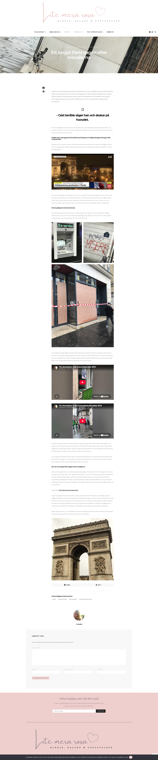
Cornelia (79, 624)
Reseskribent (73, 599)
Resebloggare (63, 599)
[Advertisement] (79, 82)
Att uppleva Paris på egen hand (68, 490)
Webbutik (110, 32)
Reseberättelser (76, 47)
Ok (131, 757)
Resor (67, 32)
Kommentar (35, 647)
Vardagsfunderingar (93, 47)
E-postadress (68, 669)
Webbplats (100, 669)
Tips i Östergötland (94, 32)
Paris (54, 599)
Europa (61, 47)
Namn (34, 669)
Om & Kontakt (39, 32)
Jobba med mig (54, 32)
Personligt (78, 32)
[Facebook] (150, 32)
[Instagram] (152, 32)
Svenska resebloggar (86, 599)
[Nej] (156, 757)
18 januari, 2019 (79, 62)
